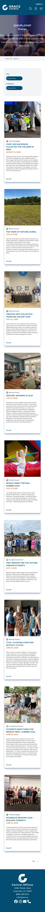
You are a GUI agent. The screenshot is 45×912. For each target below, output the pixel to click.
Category (10, 83)
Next (33, 861)
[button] (30, 8)
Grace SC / (9, 59)
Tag (7, 74)
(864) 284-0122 (22, 894)
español (39, 4)
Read (8, 179)
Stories (16, 59)
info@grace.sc (22, 897)
